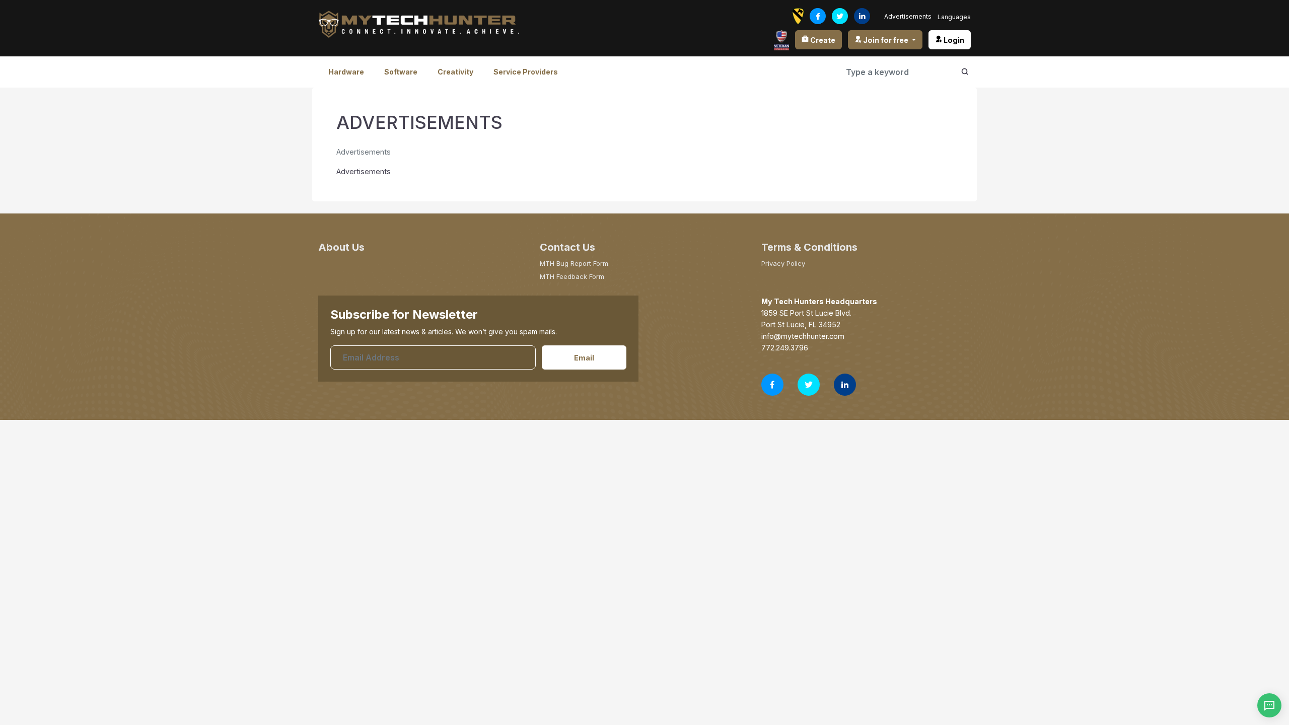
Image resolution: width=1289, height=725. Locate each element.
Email (584, 357)
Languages (954, 17)
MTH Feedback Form (572, 276)
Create (822, 40)
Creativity (455, 71)
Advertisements (908, 16)
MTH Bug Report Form (574, 263)
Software (400, 71)
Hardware (346, 71)
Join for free (886, 40)
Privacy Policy (783, 263)
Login (953, 40)
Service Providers (525, 71)
